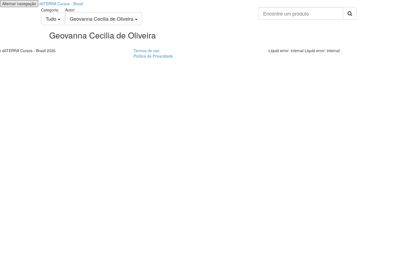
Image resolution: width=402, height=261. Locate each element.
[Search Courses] (350, 13)
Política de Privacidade (153, 56)
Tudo (52, 18)
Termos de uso (146, 50)
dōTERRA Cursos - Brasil (61, 3)
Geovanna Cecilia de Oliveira (102, 18)
